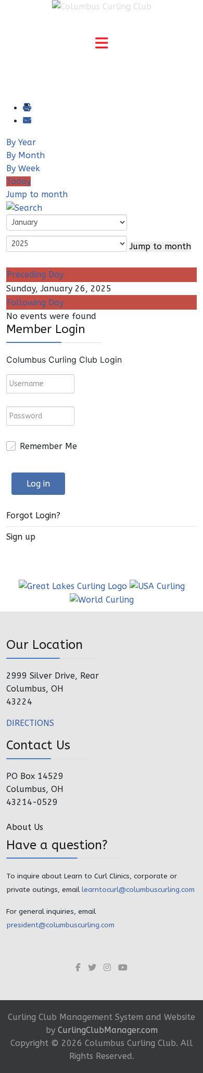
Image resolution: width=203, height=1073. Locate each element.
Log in (38, 484)
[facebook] (78, 968)
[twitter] (92, 968)
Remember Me (48, 446)
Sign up (20, 537)
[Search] (24, 207)
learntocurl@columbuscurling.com (138, 889)
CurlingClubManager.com (108, 1030)
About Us (24, 827)
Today (18, 181)
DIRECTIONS (30, 723)
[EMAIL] (26, 121)
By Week (23, 168)
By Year (21, 142)
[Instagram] (107, 968)
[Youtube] (123, 968)
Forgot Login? (33, 515)
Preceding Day (35, 274)
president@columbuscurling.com (60, 925)
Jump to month (37, 194)
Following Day (35, 303)
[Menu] (101, 44)
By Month (25, 155)
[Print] (26, 108)
